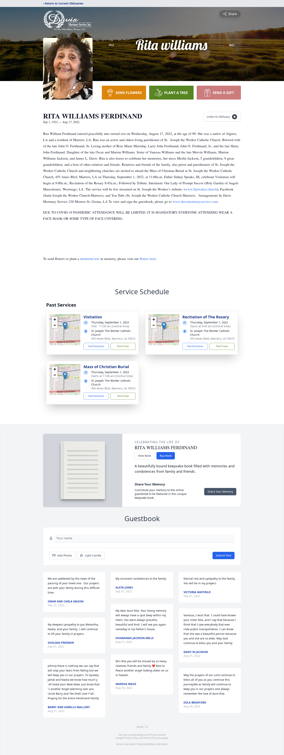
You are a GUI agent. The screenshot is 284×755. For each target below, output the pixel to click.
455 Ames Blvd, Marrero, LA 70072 (113, 338)
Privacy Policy (131, 738)
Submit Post (223, 555)
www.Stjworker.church (201, 189)
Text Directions (96, 346)
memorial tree (89, 258)
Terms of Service (153, 738)
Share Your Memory (220, 491)
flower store (148, 258)
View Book (144, 455)
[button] (65, 326)
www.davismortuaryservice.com (195, 201)
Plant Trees (123, 346)
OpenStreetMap (146, 744)
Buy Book (166, 455)
